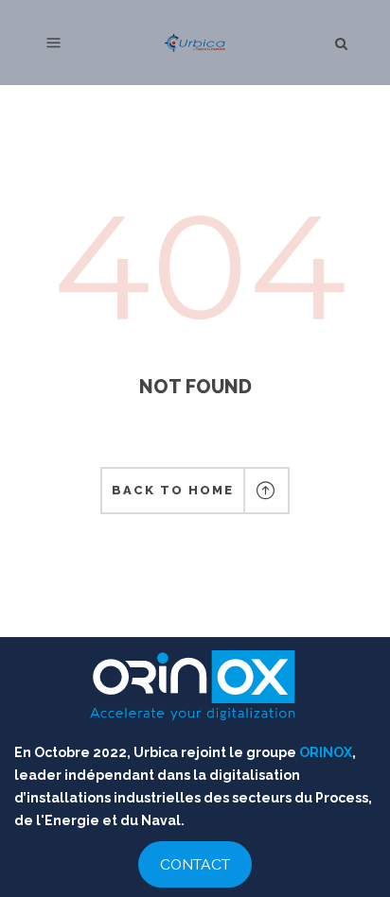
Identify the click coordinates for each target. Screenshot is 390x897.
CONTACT (195, 864)
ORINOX (325, 752)
